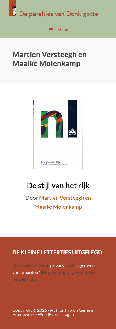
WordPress (48, 314)
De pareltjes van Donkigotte (58, 11)
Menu (62, 29)
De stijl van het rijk (58, 185)
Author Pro (61, 310)
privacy (57, 265)
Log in (68, 314)
